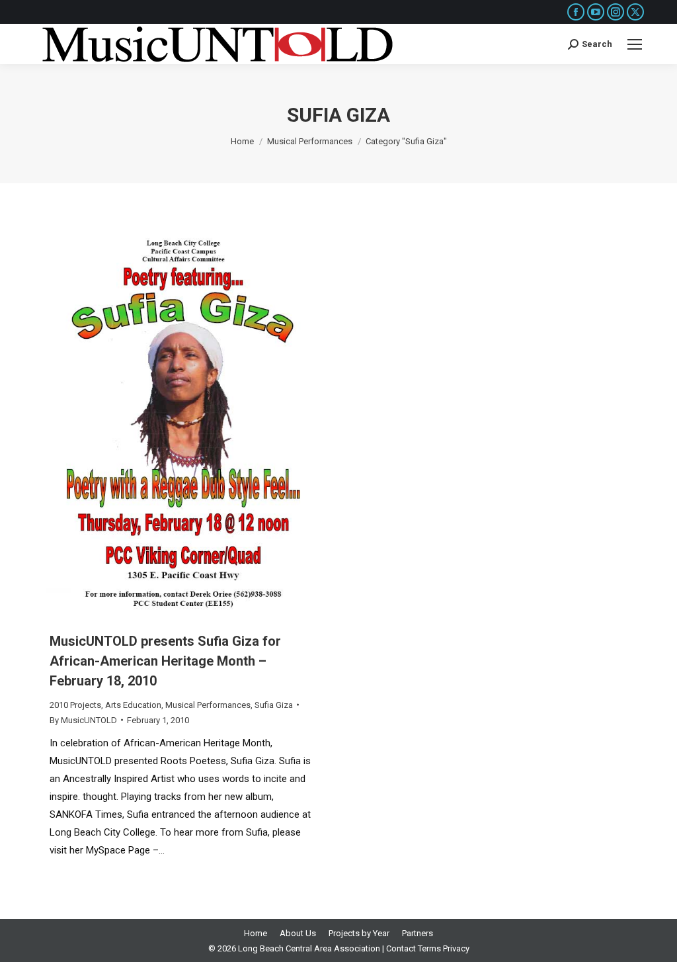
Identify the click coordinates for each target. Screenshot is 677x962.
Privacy (456, 948)
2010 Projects (75, 705)
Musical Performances (208, 705)
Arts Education (133, 705)
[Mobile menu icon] (634, 44)
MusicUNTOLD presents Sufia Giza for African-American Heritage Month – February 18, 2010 (165, 661)
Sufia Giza (274, 705)
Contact (401, 948)
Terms (429, 948)
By (83, 720)
